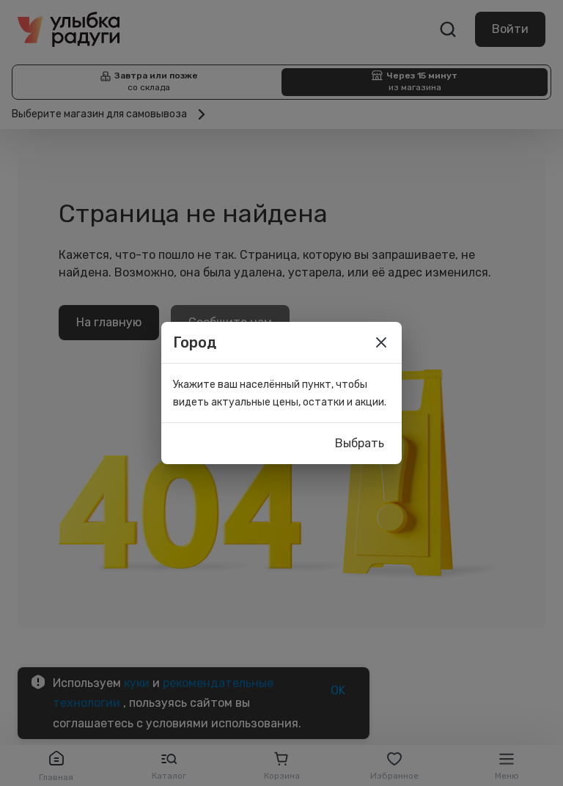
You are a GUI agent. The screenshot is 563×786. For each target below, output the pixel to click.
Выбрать (359, 443)
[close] (381, 342)
